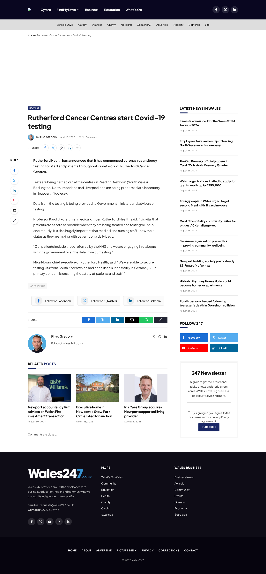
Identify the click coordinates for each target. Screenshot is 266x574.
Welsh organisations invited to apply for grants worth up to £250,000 (208, 183)
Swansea (97, 24)
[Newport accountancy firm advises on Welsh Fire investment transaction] (49, 388)
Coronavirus (37, 285)
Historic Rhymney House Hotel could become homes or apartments (205, 283)
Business (91, 10)
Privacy (148, 550)
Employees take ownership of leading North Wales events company (206, 143)
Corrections (169, 550)
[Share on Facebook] (45, 147)
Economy (180, 508)
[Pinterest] (14, 200)
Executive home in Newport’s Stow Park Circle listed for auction (94, 411)
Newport (34, 108)
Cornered (194, 24)
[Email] (14, 210)
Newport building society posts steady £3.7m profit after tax (207, 263)
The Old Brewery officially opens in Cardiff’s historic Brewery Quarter (204, 163)
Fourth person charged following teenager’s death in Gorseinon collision (207, 303)
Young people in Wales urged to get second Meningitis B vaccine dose (204, 203)
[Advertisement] (133, 71)
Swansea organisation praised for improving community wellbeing (203, 243)
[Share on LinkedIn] (69, 147)
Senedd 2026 (65, 24)
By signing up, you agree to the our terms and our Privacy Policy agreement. (209, 417)
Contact (191, 550)
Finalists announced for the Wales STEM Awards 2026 (207, 123)
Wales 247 (138, 560)
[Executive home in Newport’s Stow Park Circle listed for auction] (97, 388)
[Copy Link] (61, 147)
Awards (179, 483)
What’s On (134, 10)
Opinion (179, 502)
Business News (184, 477)
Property (178, 24)
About (86, 550)
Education (112, 10)
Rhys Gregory (48, 137)
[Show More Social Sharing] (77, 147)
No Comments (90, 137)
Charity (111, 24)
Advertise (162, 24)
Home (31, 35)
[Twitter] (14, 180)
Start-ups (180, 514)
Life (207, 24)
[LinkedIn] (14, 190)
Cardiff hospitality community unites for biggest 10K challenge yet (208, 223)
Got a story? (144, 24)
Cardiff (82, 24)
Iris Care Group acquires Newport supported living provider (144, 411)
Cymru (46, 10)
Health (105, 496)
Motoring (126, 24)
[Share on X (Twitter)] (53, 147)
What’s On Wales (112, 477)
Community (108, 483)
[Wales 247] (29, 9)
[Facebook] (14, 171)
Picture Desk (127, 550)
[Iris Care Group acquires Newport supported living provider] (145, 388)
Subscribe (209, 427)
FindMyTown (66, 10)
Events (178, 496)
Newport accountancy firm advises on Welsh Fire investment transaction (49, 411)
